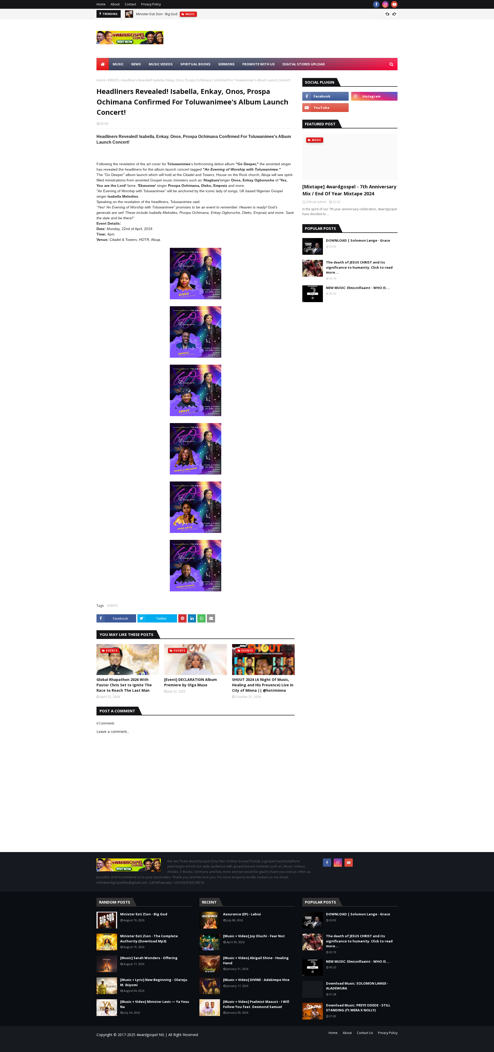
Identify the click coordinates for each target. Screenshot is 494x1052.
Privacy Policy (151, 4)
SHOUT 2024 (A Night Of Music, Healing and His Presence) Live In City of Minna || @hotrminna (262, 685)
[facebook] (376, 4)
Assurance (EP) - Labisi (242, 914)
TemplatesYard (140, 1045)
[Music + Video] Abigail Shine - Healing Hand (256, 960)
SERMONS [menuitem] (226, 64)
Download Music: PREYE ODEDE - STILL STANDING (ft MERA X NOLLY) (358, 1008)
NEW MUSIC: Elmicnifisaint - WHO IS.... (358, 287)
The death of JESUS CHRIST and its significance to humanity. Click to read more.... (359, 267)
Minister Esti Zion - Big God (143, 914)
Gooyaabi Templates (170, 1045)
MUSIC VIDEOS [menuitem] (161, 64)
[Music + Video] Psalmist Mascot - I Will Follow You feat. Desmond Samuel (256, 1004)
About (115, 4)
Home (100, 4)
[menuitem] (102, 64)
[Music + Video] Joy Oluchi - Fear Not (254, 936)
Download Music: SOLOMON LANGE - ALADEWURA (357, 986)
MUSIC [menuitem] (118, 64)
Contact (130, 4)
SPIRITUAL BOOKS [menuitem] (195, 64)
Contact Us (365, 1033)
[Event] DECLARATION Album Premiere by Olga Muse (190, 682)
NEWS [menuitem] (136, 64)
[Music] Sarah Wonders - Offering (149, 957)
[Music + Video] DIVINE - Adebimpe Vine (256, 979)
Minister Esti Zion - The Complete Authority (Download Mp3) (182, 14)
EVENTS (113, 80)
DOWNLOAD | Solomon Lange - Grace (358, 240)
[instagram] (385, 4)
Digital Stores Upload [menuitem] (304, 64)
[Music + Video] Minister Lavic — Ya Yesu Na (154, 1004)
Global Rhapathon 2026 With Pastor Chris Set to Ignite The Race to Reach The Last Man (124, 685)
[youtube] (394, 4)
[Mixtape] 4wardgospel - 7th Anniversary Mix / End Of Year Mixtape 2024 (349, 190)
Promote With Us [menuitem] (258, 64)
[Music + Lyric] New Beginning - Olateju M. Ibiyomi (153, 982)
